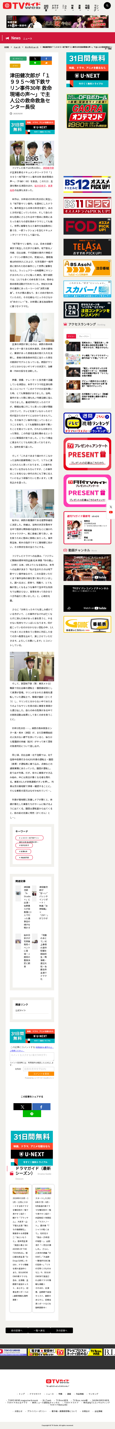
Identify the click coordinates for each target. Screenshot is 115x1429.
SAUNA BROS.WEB (100, 1400)
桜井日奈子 (40, 185)
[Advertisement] (87, 152)
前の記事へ (16, 1330)
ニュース (64, 6)
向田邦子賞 (46, 8)
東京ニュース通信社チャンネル (45, 1402)
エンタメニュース (18, 59)
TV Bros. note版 (80, 1400)
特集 (72, 6)
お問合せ (86, 1411)
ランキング (96, 8)
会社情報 (98, 1411)
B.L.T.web (47, 1400)
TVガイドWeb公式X (58, 1405)
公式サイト (20, 1010)
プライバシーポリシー (37, 1411)
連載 (79, 6)
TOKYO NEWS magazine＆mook (23, 1400)
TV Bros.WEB (62, 1400)
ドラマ (15, 65)
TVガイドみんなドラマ (17, 1402)
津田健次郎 (48, 167)
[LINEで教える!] (35, 63)
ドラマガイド (55, 6)
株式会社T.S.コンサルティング (96, 1402)
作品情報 (87, 6)
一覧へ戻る (39, 1330)
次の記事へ (61, 1330)
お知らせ (18, 1411)
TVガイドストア (71, 1402)
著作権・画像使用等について (64, 1411)
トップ (22, 1394)
